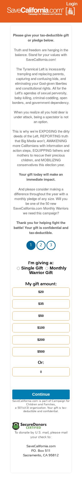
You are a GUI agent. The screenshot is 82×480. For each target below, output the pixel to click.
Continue (41, 394)
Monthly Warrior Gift (48, 270)
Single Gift (37, 265)
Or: (41, 362)
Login (71, 4)
